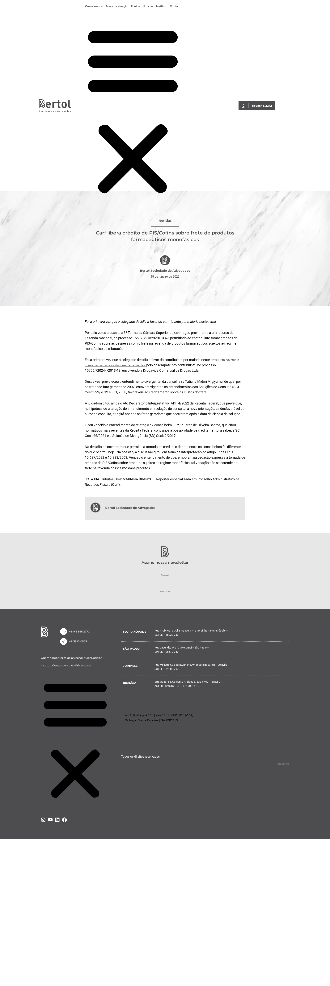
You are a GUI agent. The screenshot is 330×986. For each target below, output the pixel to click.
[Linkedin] (57, 833)
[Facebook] (64, 833)
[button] (133, 110)
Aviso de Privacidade (77, 679)
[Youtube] (50, 833)
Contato (175, 6)
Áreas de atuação (116, 6)
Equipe (135, 6)
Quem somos (94, 6)
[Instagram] (43, 833)
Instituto (161, 6)
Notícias (148, 6)
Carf (177, 333)
